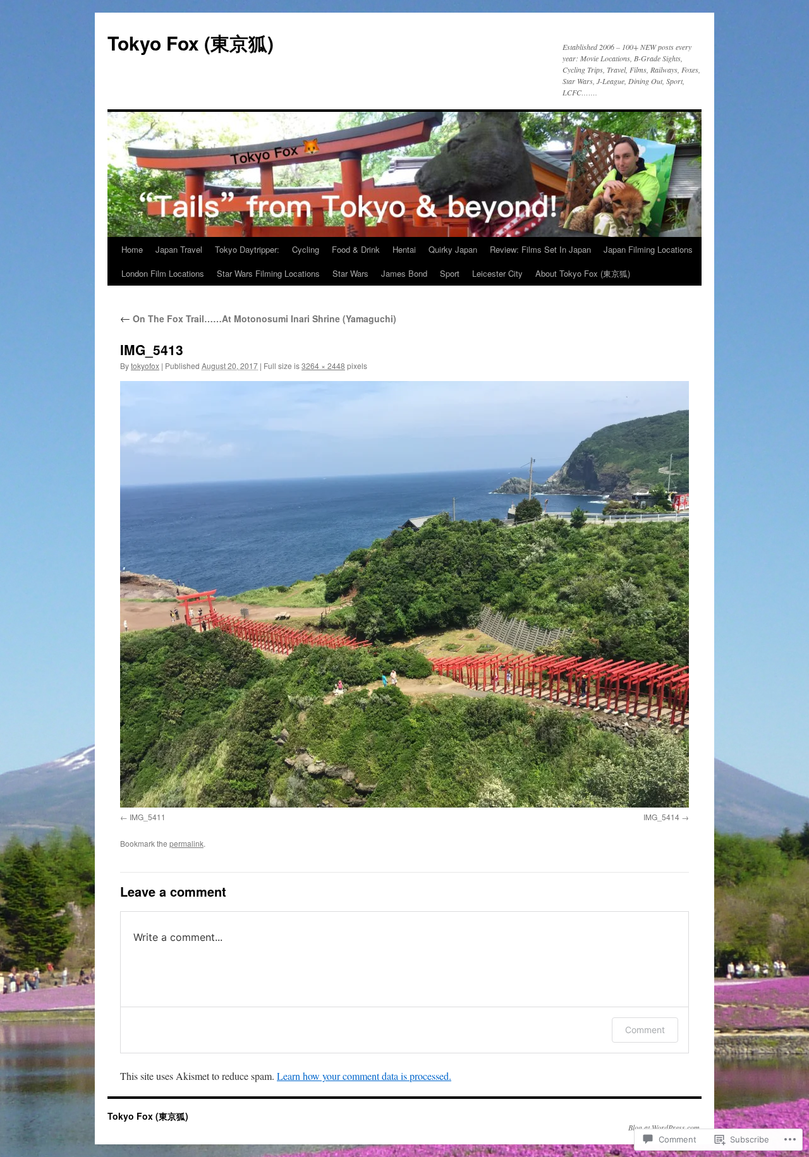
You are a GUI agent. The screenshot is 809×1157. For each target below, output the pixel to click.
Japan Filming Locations (648, 249)
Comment (645, 1029)
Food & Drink (356, 249)
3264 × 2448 (323, 365)
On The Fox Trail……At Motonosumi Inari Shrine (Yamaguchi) (258, 318)
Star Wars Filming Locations (268, 273)
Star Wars (350, 273)
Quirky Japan (453, 249)
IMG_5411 (148, 816)
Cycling (305, 249)
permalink (186, 843)
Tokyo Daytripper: (247, 249)
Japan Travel (178, 249)
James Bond (404, 273)
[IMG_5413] (404, 594)
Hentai (404, 249)
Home (132, 249)
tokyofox (145, 365)
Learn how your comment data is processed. (364, 1075)
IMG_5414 (661, 816)
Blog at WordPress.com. (665, 1127)
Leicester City (497, 273)
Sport (449, 273)
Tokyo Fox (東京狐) (190, 42)
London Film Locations (162, 273)
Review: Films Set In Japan (540, 249)
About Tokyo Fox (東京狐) (582, 273)
